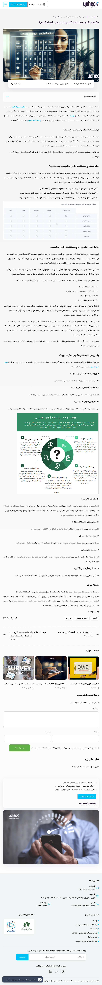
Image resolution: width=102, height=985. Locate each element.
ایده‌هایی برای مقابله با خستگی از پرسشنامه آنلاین (50, 684)
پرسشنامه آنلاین (34, 120)
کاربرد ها (68, 618)
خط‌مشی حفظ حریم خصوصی (86, 941)
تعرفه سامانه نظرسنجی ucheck (84, 933)
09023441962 (42, 905)
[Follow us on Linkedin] (50, 971)
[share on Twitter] (15, 84)
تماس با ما (92, 937)
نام (96, 732)
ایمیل (47, 732)
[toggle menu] (5, 4)
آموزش (94, 618)
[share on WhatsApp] (11, 84)
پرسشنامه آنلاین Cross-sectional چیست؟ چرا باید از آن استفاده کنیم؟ (27, 634)
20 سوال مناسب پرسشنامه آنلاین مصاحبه (75, 632)
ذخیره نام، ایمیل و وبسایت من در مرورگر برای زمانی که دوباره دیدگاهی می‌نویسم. (63, 748)
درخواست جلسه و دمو (87, 803)
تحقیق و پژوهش (82, 618)
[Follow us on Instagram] (63, 971)
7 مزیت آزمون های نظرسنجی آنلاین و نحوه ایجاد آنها (83, 684)
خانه (97, 17)
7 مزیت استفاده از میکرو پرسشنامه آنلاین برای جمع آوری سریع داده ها (18, 684)
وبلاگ (91, 17)
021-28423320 (89, 905)
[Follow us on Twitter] (56, 971)
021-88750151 (76, 905)
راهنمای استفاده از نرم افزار (86, 925)
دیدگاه (94, 708)
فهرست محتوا (90, 96)
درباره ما (93, 929)
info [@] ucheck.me (87, 889)
